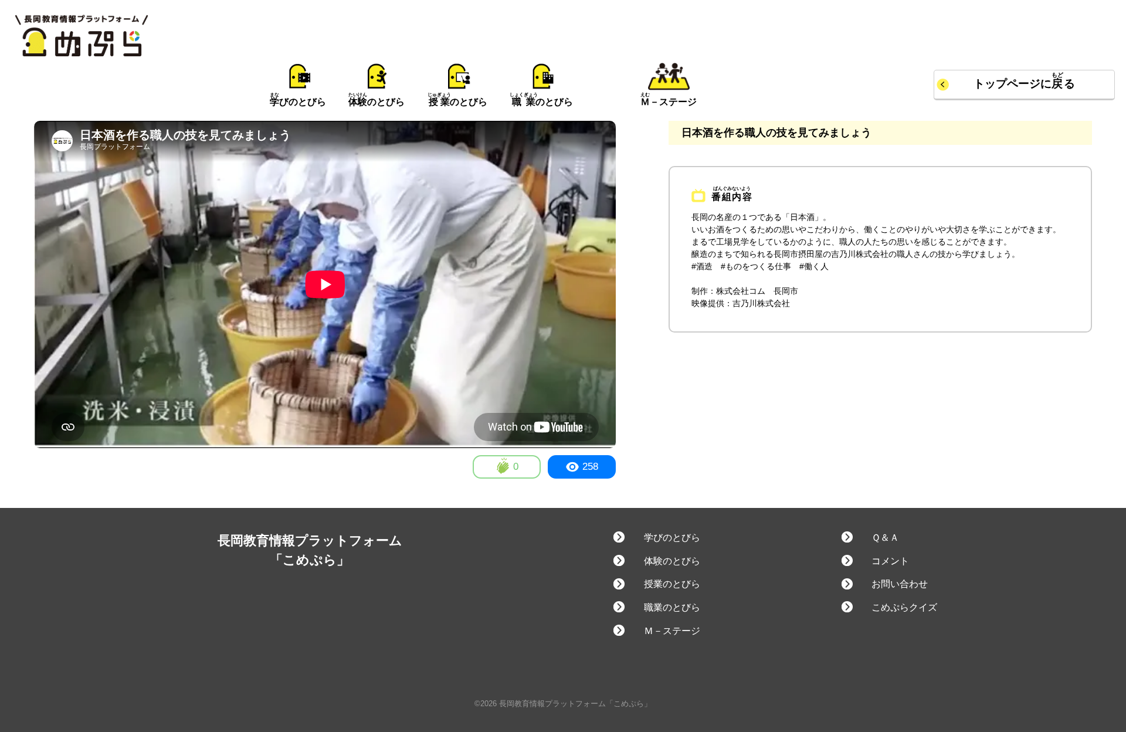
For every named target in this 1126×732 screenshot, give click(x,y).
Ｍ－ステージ (672, 631)
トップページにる (1024, 83)
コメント (890, 561)
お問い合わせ (899, 584)
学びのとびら (672, 538)
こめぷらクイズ (904, 607)
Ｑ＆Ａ (885, 538)
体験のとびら (672, 561)
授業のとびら (672, 584)
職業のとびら (672, 607)
